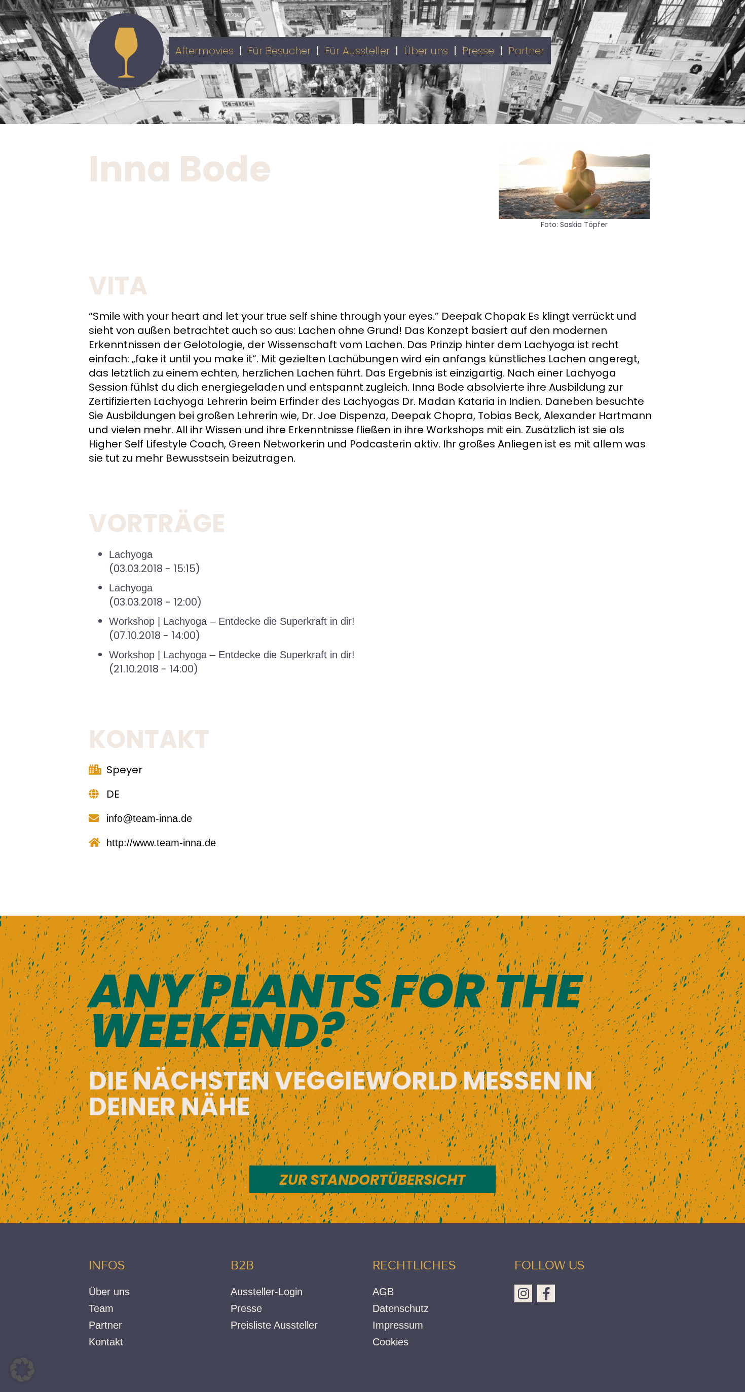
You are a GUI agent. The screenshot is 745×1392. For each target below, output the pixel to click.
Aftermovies (204, 51)
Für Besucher (279, 51)
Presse (478, 51)
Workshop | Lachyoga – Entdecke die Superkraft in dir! (232, 621)
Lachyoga (131, 554)
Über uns (426, 51)
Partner (526, 51)
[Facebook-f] (546, 1293)
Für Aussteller (357, 51)
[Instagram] (523, 1293)
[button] (22, 1369)
